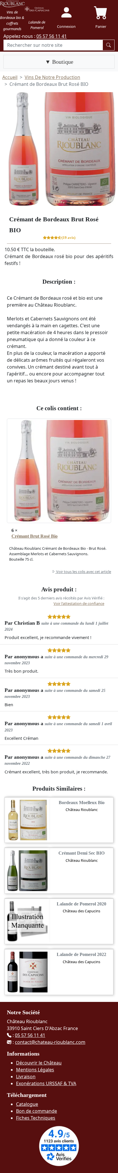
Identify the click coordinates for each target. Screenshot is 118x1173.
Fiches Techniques (35, 1118)
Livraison (26, 1076)
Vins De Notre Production (52, 77)
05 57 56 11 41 (51, 36)
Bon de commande (36, 1111)
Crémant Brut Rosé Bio (34, 536)
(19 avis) (68, 238)
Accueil (9, 77)
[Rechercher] (109, 45)
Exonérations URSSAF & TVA (46, 1083)
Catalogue (27, 1104)
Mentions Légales (35, 1069)
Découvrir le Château (39, 1063)
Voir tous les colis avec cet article (83, 571)
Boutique (62, 62)
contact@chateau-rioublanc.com (50, 1042)
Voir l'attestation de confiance (79, 603)
